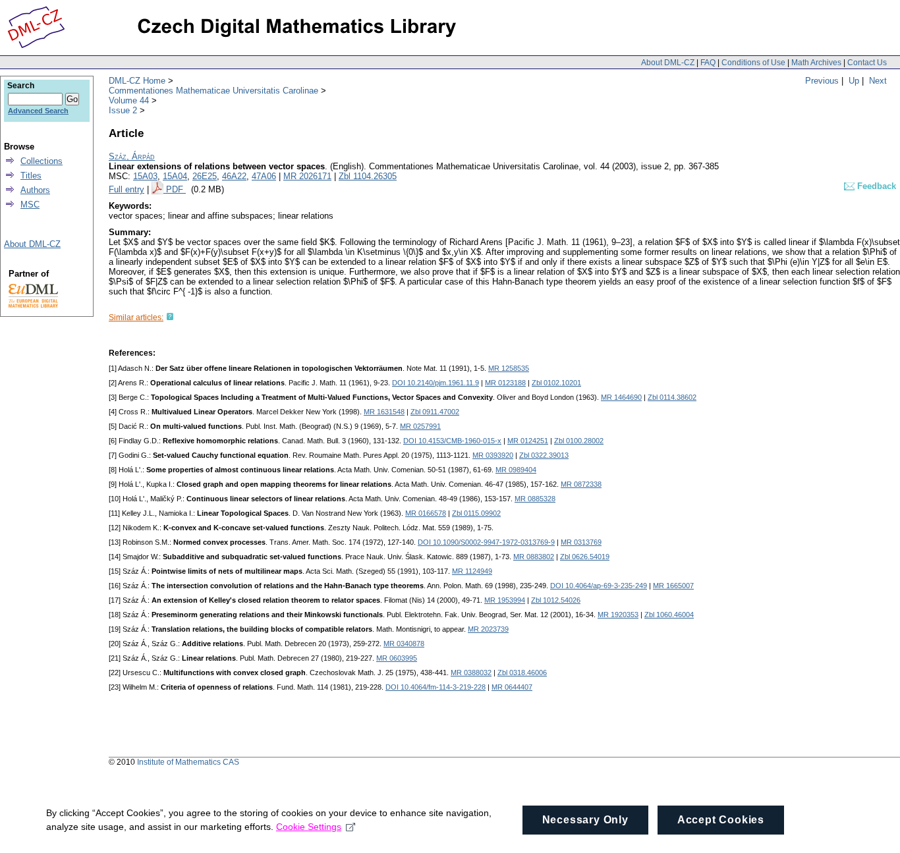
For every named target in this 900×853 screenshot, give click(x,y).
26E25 (204, 176)
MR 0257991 (420, 426)
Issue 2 (123, 110)
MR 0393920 (492, 455)
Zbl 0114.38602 (672, 397)
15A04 (175, 176)
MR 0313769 (581, 542)
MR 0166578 (425, 513)
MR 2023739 (488, 629)
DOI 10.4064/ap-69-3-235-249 (598, 586)
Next (878, 81)
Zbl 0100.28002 (579, 441)
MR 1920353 (618, 615)
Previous (822, 81)
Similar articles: (136, 317)
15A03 (145, 176)
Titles (31, 175)
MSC (30, 204)
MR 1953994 (504, 600)
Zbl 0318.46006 (522, 672)
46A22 (234, 176)
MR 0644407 (512, 687)
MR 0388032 (471, 672)
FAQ (708, 62)
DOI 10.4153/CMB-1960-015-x (452, 441)
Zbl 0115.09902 (476, 513)
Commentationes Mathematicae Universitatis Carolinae (213, 91)
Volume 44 (129, 100)
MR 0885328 (535, 499)
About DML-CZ (667, 62)
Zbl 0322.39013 (544, 455)
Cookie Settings (308, 826)
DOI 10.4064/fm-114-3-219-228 (435, 687)
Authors (35, 190)
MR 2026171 (307, 176)
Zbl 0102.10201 (556, 383)
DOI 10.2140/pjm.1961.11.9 (435, 383)
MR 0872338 (581, 484)
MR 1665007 (673, 586)
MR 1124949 (472, 571)
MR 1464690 (621, 397)
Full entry (126, 189)
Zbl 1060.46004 (669, 615)
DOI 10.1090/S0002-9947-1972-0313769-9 (486, 542)
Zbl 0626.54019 (584, 557)
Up (854, 81)
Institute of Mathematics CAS (188, 762)
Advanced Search (38, 111)
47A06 (264, 176)
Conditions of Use (753, 62)
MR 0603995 (396, 658)
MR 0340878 (403, 643)
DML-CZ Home (137, 81)
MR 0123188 (505, 383)
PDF (176, 189)
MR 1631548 (384, 412)
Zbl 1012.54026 (555, 600)
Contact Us (867, 62)
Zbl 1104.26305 (368, 176)
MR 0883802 (533, 557)
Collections (41, 161)
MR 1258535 (508, 368)
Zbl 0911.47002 (434, 412)
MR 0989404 (515, 470)
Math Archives (816, 62)
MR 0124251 (527, 441)
